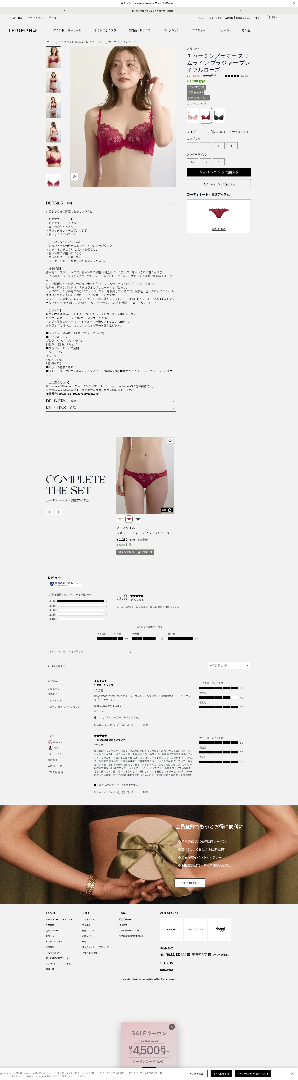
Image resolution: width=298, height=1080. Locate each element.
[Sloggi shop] (52, 17)
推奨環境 (86, 924)
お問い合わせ (88, 935)
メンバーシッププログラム (58, 963)
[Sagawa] (166, 970)
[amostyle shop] (35, 18)
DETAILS (60, 203)
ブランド (202, 17)
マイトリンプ (215, 17)
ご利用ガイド (88, 919)
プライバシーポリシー (129, 930)
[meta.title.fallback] (22, 30)
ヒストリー (51, 935)
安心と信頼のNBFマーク (57, 958)
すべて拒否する (221, 1073)
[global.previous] (64, 10)
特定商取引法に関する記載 (131, 935)
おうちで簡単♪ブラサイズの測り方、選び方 (152, 10)
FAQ (84, 941)
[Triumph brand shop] (15, 18)
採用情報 (50, 946)
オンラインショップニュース (95, 946)
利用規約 (123, 924)
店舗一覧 (50, 969)
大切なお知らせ (53, 952)
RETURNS (62, 408)
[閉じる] (292, 1073)
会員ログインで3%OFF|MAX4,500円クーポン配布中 (147, 3)
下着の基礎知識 (89, 952)
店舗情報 (229, 17)
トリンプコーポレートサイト (59, 919)
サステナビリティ (54, 941)
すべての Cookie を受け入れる (253, 1073)
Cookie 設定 (196, 1073)
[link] (171, 929)
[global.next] (240, 10)
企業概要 (50, 924)
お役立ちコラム (243, 17)
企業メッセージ (53, 930)
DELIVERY (62, 401)
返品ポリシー (125, 919)
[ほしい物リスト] (170, 440)
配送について (88, 930)
